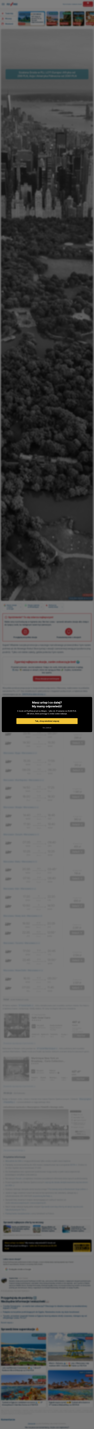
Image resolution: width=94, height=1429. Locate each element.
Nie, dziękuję (47, 727)
